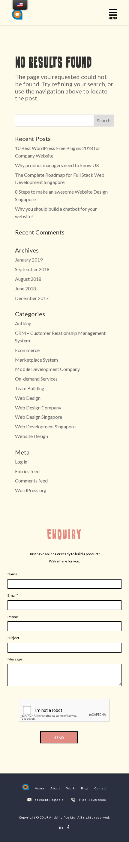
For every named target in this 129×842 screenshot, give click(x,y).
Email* (13, 595)
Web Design (27, 398)
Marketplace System (36, 360)
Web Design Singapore (38, 417)
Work (70, 788)
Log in (21, 461)
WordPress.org (30, 490)
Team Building (29, 388)
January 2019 (29, 259)
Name (12, 574)
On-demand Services (36, 378)
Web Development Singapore (45, 426)
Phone (13, 616)
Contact (100, 788)
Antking (23, 323)
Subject (13, 637)
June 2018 (25, 288)
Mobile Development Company (47, 369)
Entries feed (27, 471)
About (55, 788)
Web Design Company (38, 407)
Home (39, 788)
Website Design (31, 436)
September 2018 (32, 269)
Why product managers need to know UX (57, 165)
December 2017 (32, 298)
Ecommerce (27, 350)
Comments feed (31, 480)
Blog (84, 788)
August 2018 (28, 279)
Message (15, 659)
